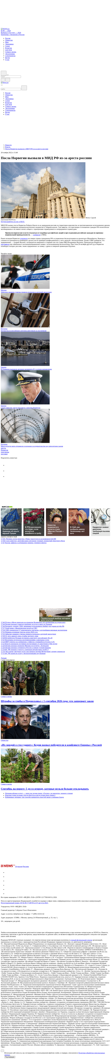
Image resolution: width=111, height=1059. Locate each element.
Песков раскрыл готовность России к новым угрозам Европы (26, 648)
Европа (3, 367)
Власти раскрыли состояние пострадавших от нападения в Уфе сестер (29, 644)
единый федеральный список (81, 940)
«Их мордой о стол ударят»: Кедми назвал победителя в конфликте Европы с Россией (51, 745)
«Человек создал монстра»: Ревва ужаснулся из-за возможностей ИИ (28, 539)
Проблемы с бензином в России (12, 35)
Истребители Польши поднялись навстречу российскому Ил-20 (26, 638)
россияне (4, 454)
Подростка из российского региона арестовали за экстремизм (23, 331)
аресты (3, 448)
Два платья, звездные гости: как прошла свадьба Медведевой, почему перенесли (33, 651)
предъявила (5, 244)
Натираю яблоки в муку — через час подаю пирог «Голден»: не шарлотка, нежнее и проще (39, 793)
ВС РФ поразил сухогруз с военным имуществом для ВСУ (25, 649)
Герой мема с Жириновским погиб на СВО (19, 628)
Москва (4, 290)
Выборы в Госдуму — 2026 (11, 33)
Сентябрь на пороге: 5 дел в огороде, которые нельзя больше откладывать (45, 788)
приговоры (5, 452)
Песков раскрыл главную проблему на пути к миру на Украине (26, 624)
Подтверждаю (9, 1057)
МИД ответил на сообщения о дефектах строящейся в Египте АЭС (28, 642)
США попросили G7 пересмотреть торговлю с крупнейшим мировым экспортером (34, 630)
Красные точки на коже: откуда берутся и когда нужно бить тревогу (30, 795)
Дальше (4, 658)
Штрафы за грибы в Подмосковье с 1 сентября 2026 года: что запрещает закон (47, 701)
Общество (4, 740)
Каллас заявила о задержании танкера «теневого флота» (24, 543)
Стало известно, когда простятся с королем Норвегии (20, 408)
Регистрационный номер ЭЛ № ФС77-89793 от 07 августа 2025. (24, 903)
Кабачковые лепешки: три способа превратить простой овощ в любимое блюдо (34, 797)
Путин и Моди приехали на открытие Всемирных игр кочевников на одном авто (33, 622)
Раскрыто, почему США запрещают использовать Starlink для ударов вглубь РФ (32, 626)
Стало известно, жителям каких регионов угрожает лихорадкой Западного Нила (33, 541)
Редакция (18, 866)
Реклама (26, 866)
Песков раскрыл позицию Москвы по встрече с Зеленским (25, 646)
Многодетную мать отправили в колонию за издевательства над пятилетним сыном (32, 446)
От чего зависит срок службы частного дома (19, 636)
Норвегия (4, 450)
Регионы (4, 329)
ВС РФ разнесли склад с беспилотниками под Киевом (23, 653)
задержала (24, 238)
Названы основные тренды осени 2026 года (19, 632)
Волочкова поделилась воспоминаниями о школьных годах (25, 640)
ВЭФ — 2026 (6, 31)
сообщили (36, 235)
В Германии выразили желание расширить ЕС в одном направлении (26, 369)
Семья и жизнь (6, 696)
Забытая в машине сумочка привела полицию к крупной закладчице (26, 292)
